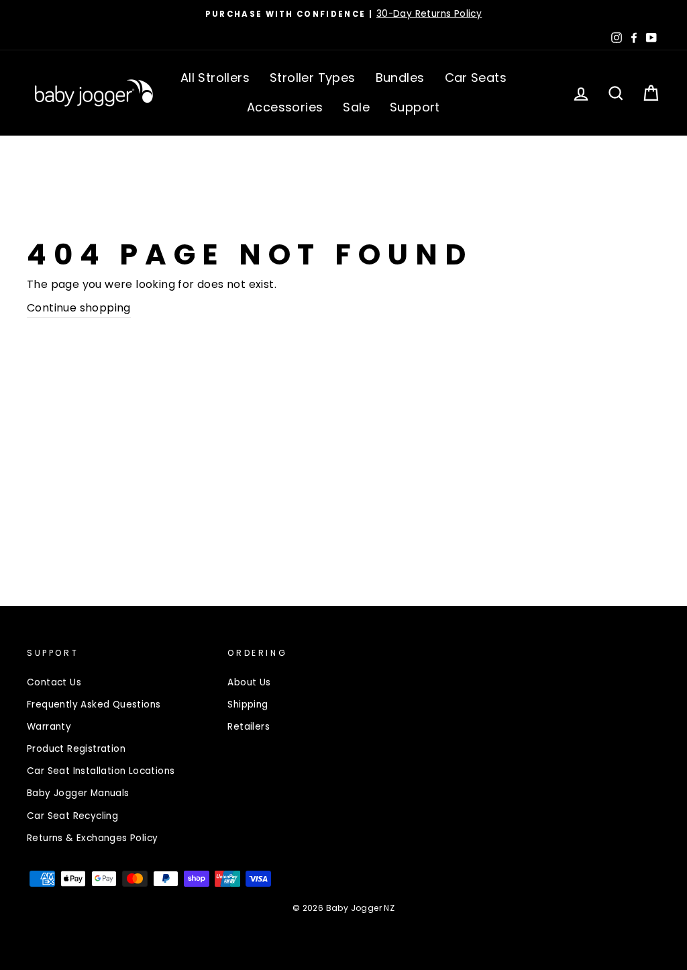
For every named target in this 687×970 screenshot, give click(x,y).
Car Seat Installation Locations (100, 771)
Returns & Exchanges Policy (92, 838)
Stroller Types (313, 77)
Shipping (247, 704)
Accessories (285, 107)
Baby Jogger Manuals (78, 793)
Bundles (400, 77)
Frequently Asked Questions (93, 704)
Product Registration (76, 748)
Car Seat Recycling (72, 816)
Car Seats (476, 77)
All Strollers (215, 77)
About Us (248, 682)
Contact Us (54, 682)
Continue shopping (79, 308)
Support (415, 107)
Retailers (248, 726)
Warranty (49, 726)
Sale (356, 107)
